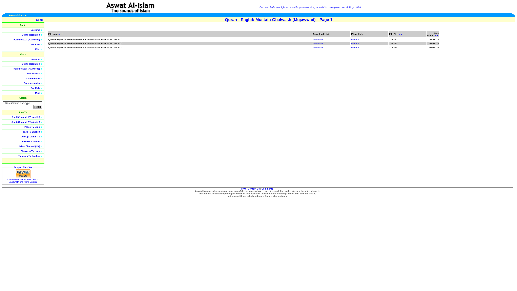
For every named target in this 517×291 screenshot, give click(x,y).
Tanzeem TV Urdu (30, 151)
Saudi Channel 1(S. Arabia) (26, 117)
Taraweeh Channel (30, 141)
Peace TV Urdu (32, 127)
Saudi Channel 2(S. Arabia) (26, 122)
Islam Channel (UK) (29, 146)
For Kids (35, 44)
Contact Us (254, 189)
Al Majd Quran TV (30, 136)
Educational (33, 73)
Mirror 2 (355, 39)
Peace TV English (31, 132)
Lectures (35, 30)
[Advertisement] (498, 91)
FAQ (243, 189)
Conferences (33, 78)
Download (318, 39)
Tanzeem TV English (29, 156)
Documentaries (32, 83)
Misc (37, 49)
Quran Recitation (31, 35)
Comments (267, 189)
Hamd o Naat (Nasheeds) (27, 39)
